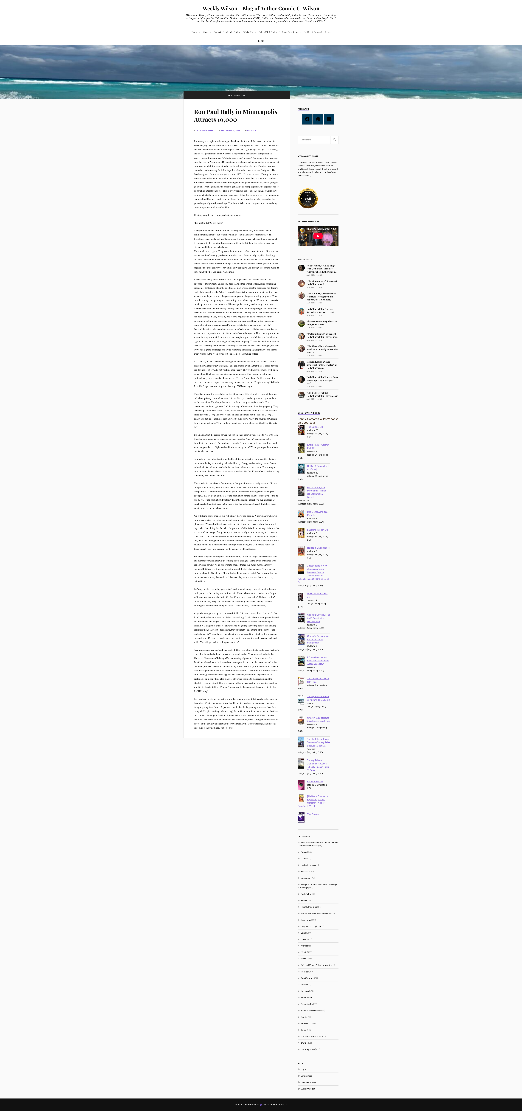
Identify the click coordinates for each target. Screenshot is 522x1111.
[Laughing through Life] (302, 533)
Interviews (306, 919)
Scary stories (307, 1004)
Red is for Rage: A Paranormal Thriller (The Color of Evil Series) (316, 492)
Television (305, 1023)
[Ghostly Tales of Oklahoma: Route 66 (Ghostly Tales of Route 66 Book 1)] (302, 763)
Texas (303, 1029)
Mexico (304, 939)
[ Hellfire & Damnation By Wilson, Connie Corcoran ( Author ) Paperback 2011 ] (313, 801)
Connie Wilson (205, 130)
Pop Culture (306, 978)
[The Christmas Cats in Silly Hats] (302, 681)
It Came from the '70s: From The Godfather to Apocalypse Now (318, 660)
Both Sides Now (315, 781)
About (205, 32)
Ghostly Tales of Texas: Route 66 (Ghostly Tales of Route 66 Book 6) (318, 742)
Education (305, 877)
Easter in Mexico (308, 865)
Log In (261, 40)
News (303, 958)
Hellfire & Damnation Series (317, 32)
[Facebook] (307, 119)
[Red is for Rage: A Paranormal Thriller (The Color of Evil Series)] (302, 491)
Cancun (304, 858)
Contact (217, 32)
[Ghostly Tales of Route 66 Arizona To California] (302, 700)
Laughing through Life (317, 529)
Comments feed (308, 1082)
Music (304, 952)
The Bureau (313, 814)
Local (303, 932)
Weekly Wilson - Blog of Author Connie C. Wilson (261, 8)
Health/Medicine (309, 906)
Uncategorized (308, 1049)
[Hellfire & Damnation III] (302, 551)
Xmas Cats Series (290, 32)
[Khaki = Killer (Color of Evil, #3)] (302, 448)
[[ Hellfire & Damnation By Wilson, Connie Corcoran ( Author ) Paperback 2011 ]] (302, 799)
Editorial (305, 871)
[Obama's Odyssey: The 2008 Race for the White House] (302, 618)
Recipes (304, 984)
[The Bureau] (302, 817)
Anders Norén (280, 1105)
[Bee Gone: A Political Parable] (302, 515)
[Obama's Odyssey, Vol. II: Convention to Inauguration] (302, 639)
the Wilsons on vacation (312, 1036)
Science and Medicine (311, 1010)
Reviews (305, 991)
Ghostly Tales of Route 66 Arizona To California (318, 698)
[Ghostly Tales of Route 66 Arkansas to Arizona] (302, 721)
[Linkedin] (329, 119)
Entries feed (306, 1075)
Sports (304, 1017)
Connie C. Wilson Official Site (239, 32)
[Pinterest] (318, 119)
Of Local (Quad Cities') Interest (315, 965)
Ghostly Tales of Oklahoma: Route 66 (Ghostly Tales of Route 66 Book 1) (318, 765)
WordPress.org (308, 1088)
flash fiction (306, 894)
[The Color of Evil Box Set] (302, 597)
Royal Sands (306, 997)
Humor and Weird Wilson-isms (315, 913)
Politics (251, 130)
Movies (304, 945)
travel (303, 1042)
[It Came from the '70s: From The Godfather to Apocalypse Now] (302, 661)
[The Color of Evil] (302, 430)
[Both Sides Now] (302, 785)
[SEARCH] (334, 140)
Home (194, 32)
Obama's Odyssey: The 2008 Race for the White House (318, 618)
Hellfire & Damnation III (318, 547)
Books (304, 852)
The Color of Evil (315, 426)
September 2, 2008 (230, 130)
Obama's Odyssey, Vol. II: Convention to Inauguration (318, 639)
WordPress (253, 1105)
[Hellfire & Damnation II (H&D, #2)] (302, 469)
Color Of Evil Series (268, 32)
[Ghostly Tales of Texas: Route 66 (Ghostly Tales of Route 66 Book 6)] (302, 742)
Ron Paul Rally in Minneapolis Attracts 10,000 (235, 115)
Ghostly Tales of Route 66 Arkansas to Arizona (318, 719)
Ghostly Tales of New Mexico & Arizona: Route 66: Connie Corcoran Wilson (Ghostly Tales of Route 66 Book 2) (313, 574)
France (304, 900)
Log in (304, 1069)
